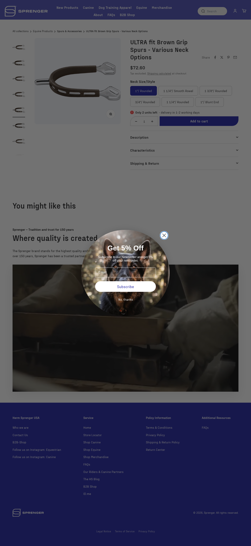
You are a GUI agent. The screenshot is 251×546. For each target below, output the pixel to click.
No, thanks (125, 299)
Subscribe (125, 286)
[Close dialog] (164, 235)
